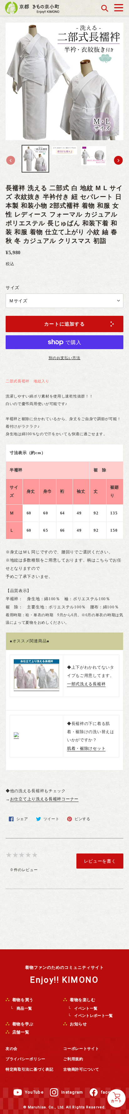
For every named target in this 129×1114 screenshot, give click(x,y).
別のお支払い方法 (64, 358)
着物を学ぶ (22, 1024)
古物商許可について (81, 1069)
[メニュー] (118, 6)
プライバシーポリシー (25, 1059)
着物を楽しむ (82, 999)
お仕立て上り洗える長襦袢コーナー (44, 799)
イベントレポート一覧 (93, 1015)
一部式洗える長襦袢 (86, 684)
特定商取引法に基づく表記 (29, 1069)
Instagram (72, 1092)
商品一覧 (24, 1008)
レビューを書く (100, 861)
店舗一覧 (20, 1032)
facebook (111, 1092)
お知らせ (78, 1024)
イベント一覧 (85, 1008)
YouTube (34, 1092)
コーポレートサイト (81, 1048)
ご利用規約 (73, 1059)
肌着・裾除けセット (86, 748)
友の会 (12, 1048)
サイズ (12, 287)
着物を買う (22, 999)
